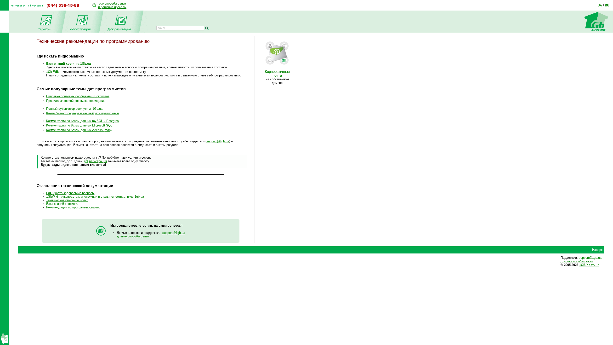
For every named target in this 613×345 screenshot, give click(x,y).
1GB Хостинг (589, 265)
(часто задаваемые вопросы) (70, 193)
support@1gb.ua (217, 141)
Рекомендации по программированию (73, 207)
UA (600, 5)
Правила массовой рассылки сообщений (75, 101)
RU (607, 5)
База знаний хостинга (62, 204)
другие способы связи (133, 236)
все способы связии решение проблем (112, 5)
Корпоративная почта (277, 73)
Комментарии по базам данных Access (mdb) (79, 130)
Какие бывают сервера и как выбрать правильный (82, 113)
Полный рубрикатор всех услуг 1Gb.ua (74, 108)
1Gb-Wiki (53, 72)
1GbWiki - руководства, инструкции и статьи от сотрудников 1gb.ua (95, 196)
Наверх (597, 250)
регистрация (98, 161)
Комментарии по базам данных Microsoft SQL (79, 125)
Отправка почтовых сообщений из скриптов (77, 96)
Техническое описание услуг (67, 200)
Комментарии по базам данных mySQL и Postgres (82, 121)
